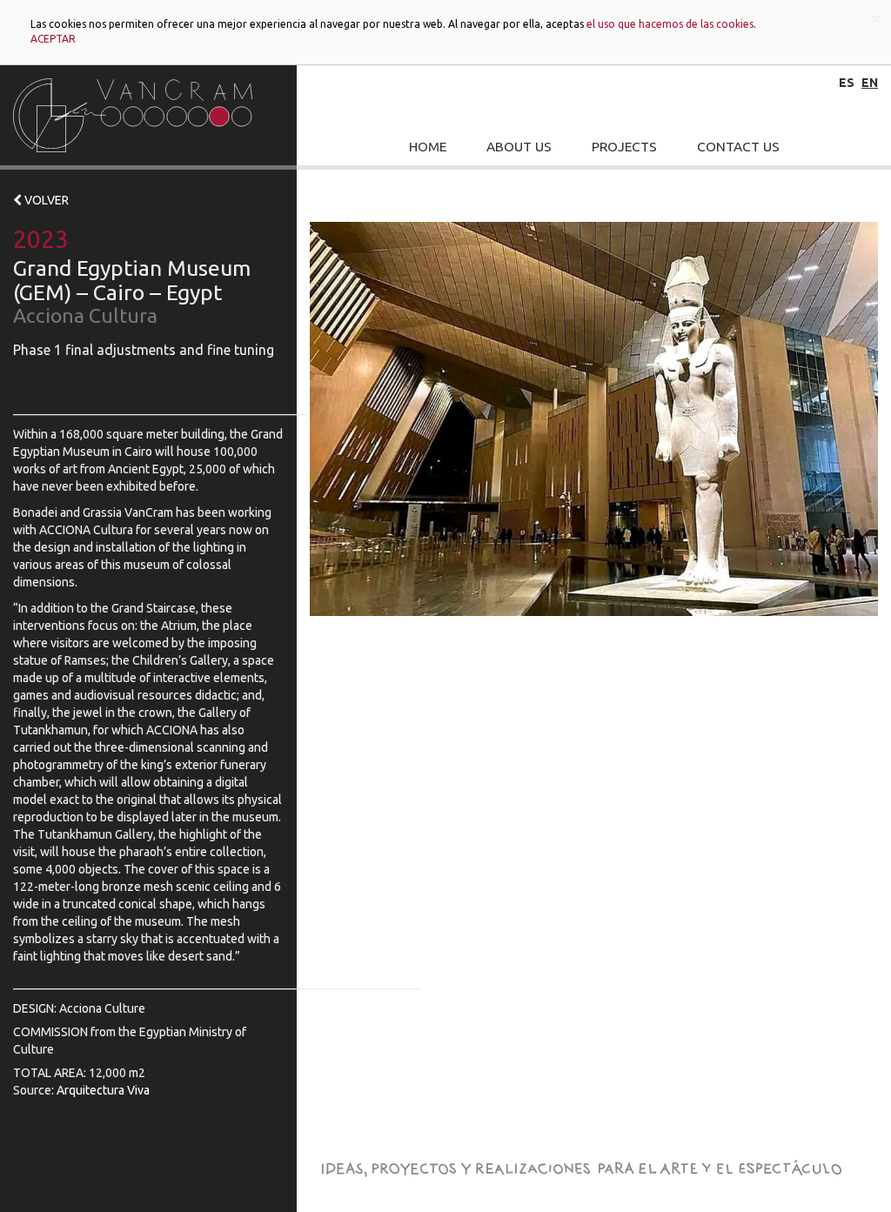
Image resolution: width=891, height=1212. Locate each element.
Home (427, 146)
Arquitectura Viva (103, 1090)
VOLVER (45, 200)
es (846, 83)
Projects (624, 146)
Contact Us (738, 146)
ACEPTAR (53, 38)
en (869, 83)
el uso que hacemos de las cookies (670, 24)
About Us (519, 146)
